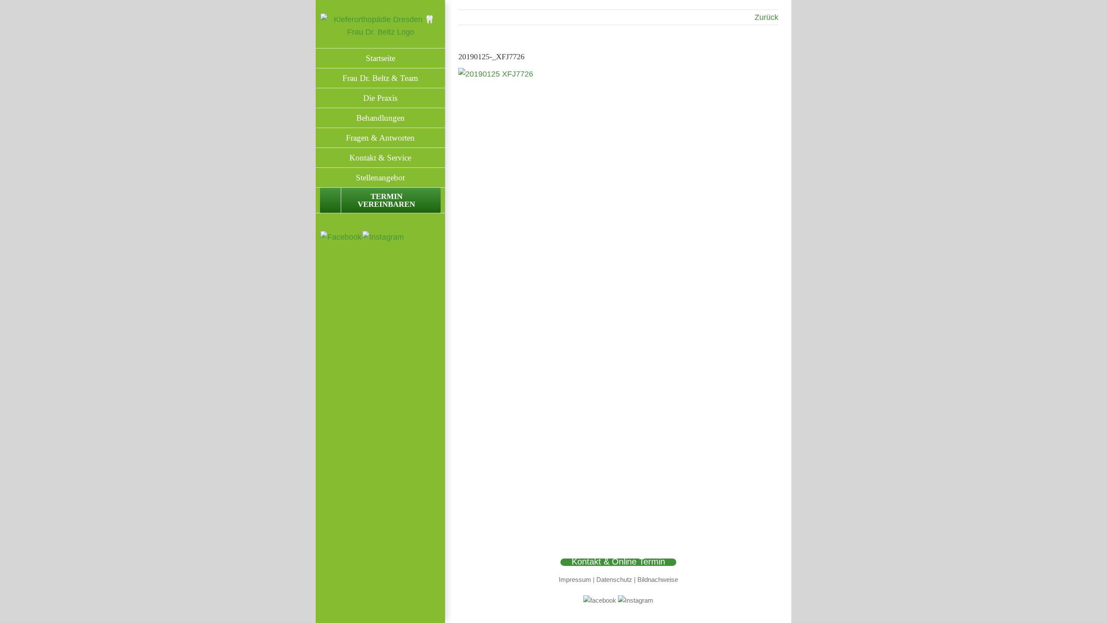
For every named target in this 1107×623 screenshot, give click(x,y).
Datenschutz (614, 579)
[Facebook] (341, 237)
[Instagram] (383, 237)
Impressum (575, 579)
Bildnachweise (657, 579)
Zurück (766, 17)
